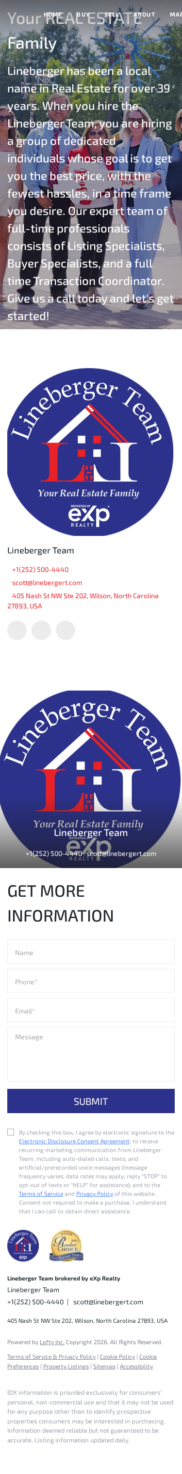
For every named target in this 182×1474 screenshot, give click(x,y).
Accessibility (136, 1366)
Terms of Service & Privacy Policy (51, 1356)
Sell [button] (111, 14)
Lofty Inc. (52, 1341)
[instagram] (65, 630)
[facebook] (17, 630)
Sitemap (104, 1366)
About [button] (144, 14)
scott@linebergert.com (47, 582)
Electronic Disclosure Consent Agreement (74, 1140)
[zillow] (41, 630)
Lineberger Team (40, 550)
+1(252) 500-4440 (40, 569)
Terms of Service (41, 1193)
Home (53, 14)
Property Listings (66, 1366)
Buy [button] (83, 14)
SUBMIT (91, 1101)
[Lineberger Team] (91, 452)
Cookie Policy (117, 1356)
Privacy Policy (94, 1193)
